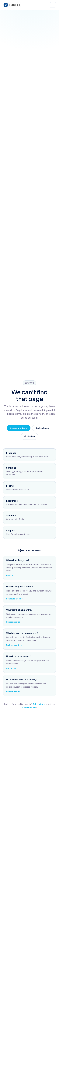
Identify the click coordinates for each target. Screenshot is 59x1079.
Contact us (29, 436)
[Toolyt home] (12, 4)
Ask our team (39, 704)
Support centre (13, 622)
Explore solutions (14, 645)
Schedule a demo (18, 428)
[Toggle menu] (53, 5)
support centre (29, 707)
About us (10, 575)
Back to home (42, 428)
